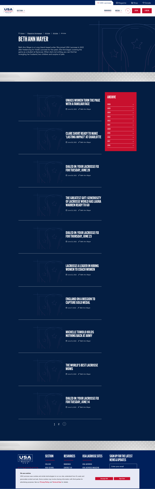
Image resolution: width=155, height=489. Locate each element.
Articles (47, 33)
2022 (108, 121)
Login (147, 11)
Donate (148, 2)
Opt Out (122, 478)
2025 (108, 109)
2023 (108, 117)
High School (49, 468)
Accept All (104, 478)
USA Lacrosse (105, 2)
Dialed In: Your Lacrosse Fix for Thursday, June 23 (82, 235)
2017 (108, 141)
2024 (109, 113)
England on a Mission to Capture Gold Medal (80, 301)
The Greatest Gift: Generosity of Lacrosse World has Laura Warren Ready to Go (83, 201)
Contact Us (68, 468)
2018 (108, 137)
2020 (109, 129)
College (48, 464)
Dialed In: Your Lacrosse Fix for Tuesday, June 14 (82, 400)
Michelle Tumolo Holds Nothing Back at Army (80, 334)
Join (136, 11)
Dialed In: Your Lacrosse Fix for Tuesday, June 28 (82, 168)
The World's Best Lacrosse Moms (82, 367)
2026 (109, 104)
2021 (108, 125)
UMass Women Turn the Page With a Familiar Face (83, 102)
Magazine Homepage (34, 33)
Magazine (122, 2)
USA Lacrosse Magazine (90, 468)
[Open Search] (128, 10)
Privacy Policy (44, 482)
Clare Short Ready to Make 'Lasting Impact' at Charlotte (83, 135)
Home (22, 33)
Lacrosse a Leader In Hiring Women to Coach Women (82, 268)
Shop (135, 2)
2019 (108, 133)
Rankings (107, 11)
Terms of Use (57, 482)
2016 (108, 145)
